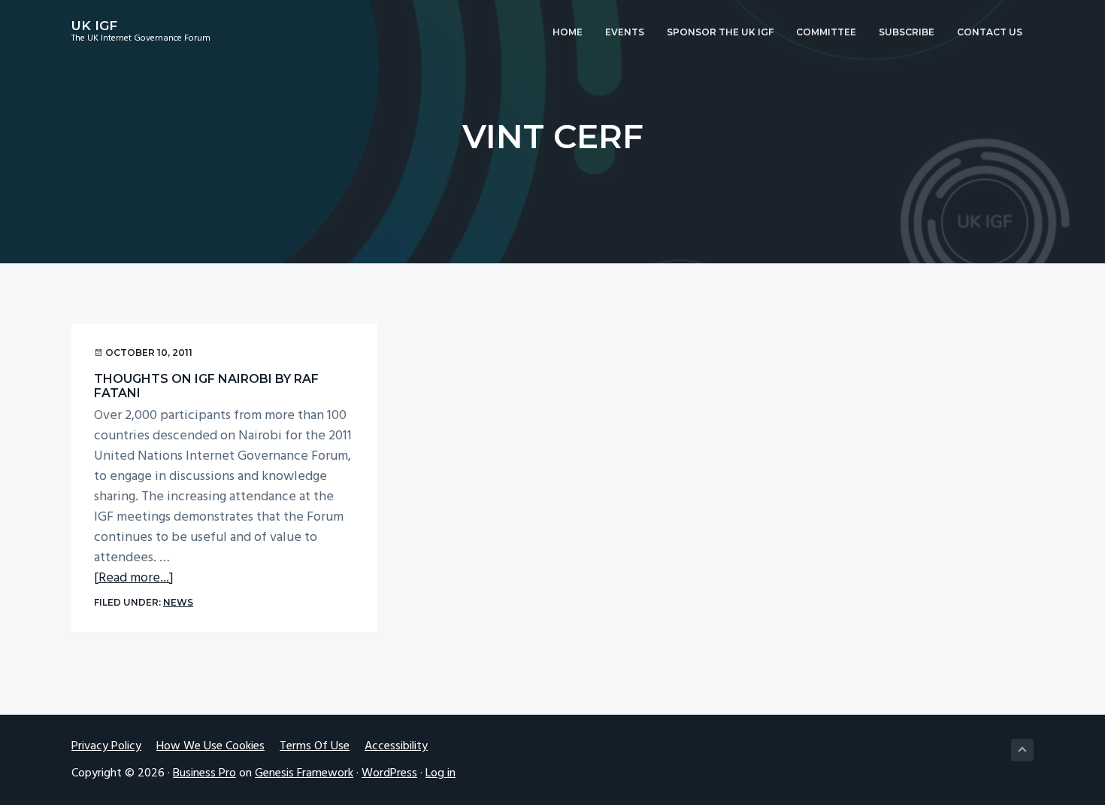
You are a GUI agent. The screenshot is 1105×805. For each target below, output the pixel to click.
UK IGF (94, 25)
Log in (440, 773)
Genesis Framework (304, 773)
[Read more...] (134, 578)
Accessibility (396, 746)
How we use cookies (210, 746)
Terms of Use (315, 746)
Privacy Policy (106, 746)
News (178, 602)
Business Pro (204, 773)
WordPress (389, 773)
